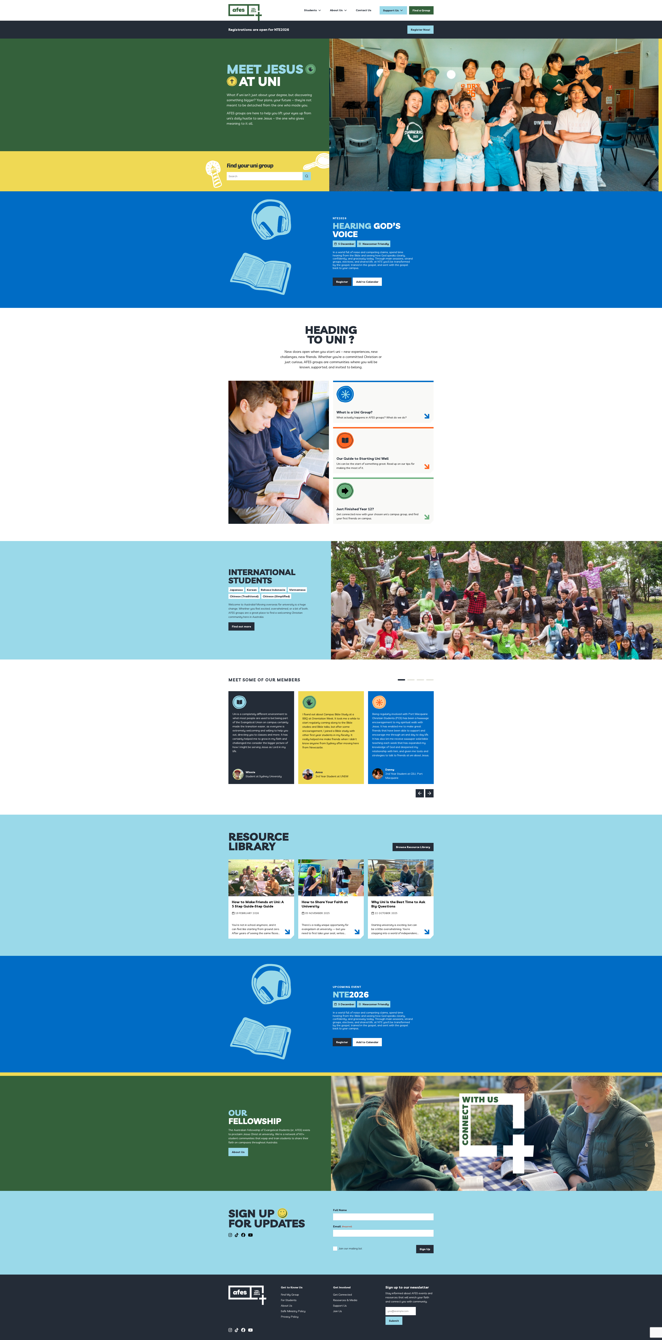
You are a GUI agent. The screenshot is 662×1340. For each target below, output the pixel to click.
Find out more (241, 626)
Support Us (391, 10)
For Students (289, 1300)
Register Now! (420, 29)
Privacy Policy (289, 1316)
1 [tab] (401, 680)
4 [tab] (430, 680)
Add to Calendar (367, 281)
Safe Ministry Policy (293, 1311)
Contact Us (363, 10)
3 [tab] (420, 680)
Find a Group (421, 10)
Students (310, 10)
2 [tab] (411, 680)
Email (342, 1226)
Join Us (337, 1311)
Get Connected (342, 1294)
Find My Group (290, 1294)
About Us (336, 10)
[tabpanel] (261, 737)
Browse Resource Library (413, 847)
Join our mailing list (350, 1248)
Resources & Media (345, 1300)
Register (342, 281)
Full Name (340, 1210)
